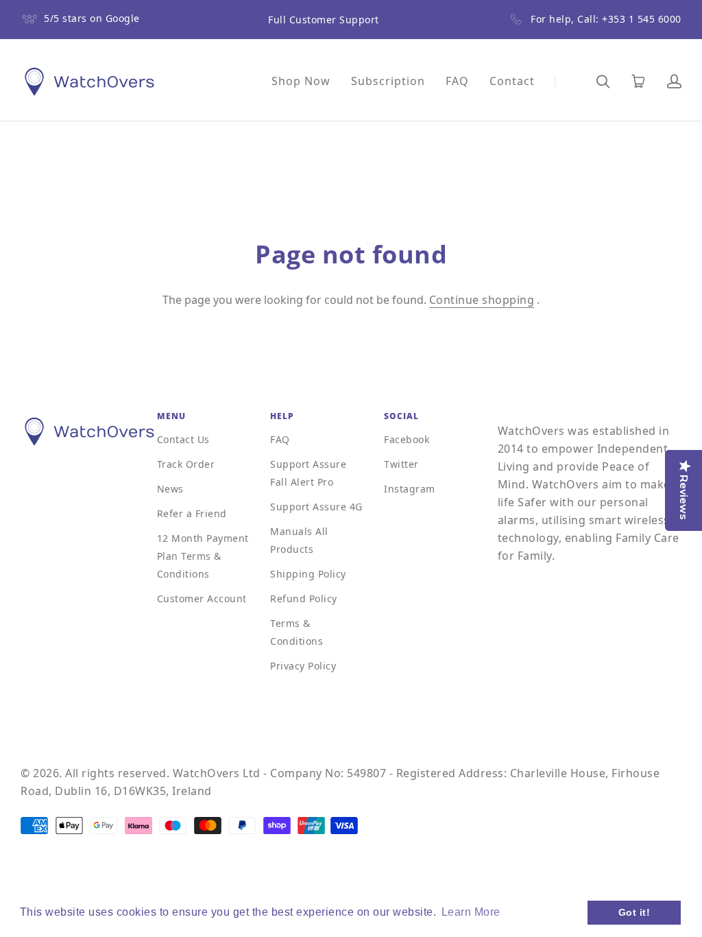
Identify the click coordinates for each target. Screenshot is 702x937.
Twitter (401, 464)
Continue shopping (482, 299)
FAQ (457, 81)
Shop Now (300, 81)
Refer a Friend (192, 513)
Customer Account (202, 598)
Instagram (409, 488)
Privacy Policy (303, 665)
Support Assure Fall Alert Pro (308, 473)
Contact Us (183, 439)
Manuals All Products (299, 540)
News (170, 488)
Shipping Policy (308, 573)
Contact (512, 81)
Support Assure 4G (316, 506)
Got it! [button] (634, 912)
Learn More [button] (470, 912)
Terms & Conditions (296, 632)
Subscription (388, 81)
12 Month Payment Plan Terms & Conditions (203, 556)
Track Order (186, 464)
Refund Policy (303, 598)
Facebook (406, 439)
